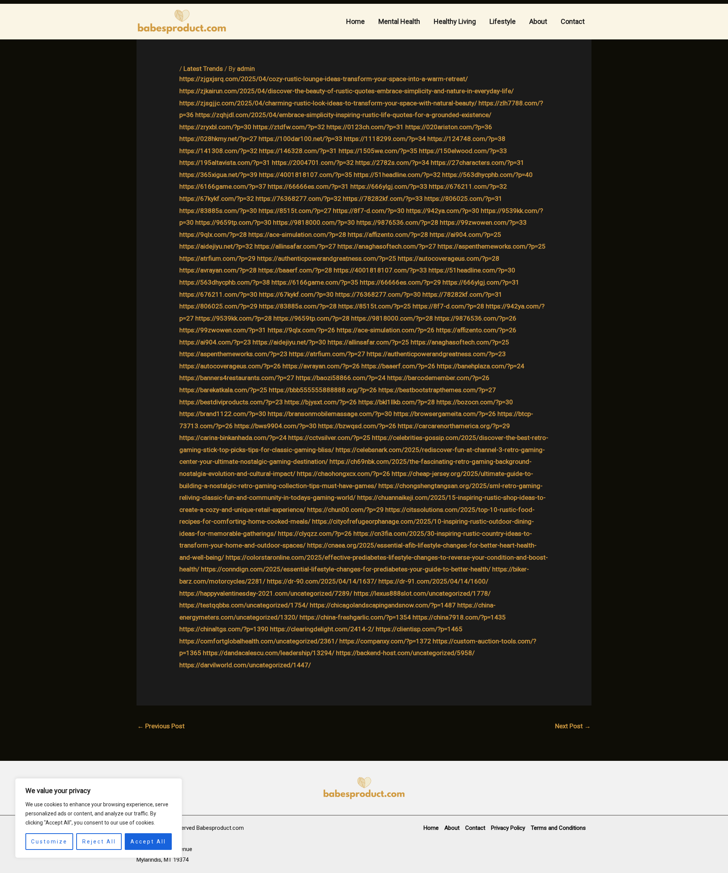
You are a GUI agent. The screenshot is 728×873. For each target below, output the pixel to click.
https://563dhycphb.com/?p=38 (224, 282)
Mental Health (399, 21)
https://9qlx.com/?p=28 (213, 234)
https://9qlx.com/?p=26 (301, 330)
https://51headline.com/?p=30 (471, 270)
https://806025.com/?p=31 (463, 198)
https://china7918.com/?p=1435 (459, 617)
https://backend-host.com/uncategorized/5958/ (405, 653)
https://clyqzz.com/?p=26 (315, 533)
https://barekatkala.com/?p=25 (223, 390)
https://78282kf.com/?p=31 (462, 294)
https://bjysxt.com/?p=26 (320, 402)
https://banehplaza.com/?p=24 (480, 366)
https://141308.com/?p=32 (218, 151)
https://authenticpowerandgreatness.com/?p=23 (436, 354)
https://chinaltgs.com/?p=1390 (223, 629)
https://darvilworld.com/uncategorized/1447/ (245, 665)
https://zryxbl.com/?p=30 (215, 127)
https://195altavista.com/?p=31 (224, 162)
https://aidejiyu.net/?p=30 (289, 342)
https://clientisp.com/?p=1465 (419, 629)
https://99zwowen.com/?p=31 (222, 330)
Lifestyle (503, 21)
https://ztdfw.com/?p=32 (289, 127)
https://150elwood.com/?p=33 (463, 151)
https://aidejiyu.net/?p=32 (216, 246)
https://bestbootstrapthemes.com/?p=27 (437, 390)
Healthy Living (455, 21)
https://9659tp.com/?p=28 (311, 318)
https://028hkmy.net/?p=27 (218, 138)
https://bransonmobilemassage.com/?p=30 (330, 414)
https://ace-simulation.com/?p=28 (297, 234)
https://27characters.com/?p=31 (477, 162)
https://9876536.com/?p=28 (397, 222)
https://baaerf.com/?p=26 (398, 366)
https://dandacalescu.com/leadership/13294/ (268, 653)
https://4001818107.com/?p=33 (380, 270)
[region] (98, 818)
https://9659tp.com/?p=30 (233, 222)
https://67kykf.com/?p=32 (216, 198)
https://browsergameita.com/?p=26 (445, 414)
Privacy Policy (508, 827)
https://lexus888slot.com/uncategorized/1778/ (422, 593)
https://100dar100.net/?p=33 (300, 138)
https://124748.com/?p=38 (466, 138)
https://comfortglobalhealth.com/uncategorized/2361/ (258, 641)
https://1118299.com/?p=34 (385, 138)
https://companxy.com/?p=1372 (385, 641)
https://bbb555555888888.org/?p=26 (323, 390)
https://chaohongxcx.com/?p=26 (343, 473)
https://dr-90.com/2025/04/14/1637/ (322, 581)
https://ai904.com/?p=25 (465, 234)
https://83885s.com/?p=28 (298, 306)
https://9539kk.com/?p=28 (233, 318)
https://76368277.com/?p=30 (378, 294)
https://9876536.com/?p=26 (475, 318)
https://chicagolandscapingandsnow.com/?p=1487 (383, 605)
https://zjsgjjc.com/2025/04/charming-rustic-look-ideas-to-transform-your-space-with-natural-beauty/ (328, 103)
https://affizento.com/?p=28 (388, 234)
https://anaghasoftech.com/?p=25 (460, 342)
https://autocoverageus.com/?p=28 (448, 258)
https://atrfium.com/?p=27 (327, 354)
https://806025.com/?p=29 (218, 306)
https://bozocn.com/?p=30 (474, 402)
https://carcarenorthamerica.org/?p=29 (454, 426)
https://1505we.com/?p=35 (378, 151)
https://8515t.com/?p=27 (295, 210)
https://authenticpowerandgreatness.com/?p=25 (326, 258)
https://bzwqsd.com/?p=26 (357, 426)
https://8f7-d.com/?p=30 (369, 210)
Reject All (99, 842)
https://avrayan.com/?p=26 (321, 366)
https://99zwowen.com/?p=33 (483, 222)
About (538, 21)
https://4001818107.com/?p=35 (305, 174)
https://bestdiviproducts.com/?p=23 (231, 402)
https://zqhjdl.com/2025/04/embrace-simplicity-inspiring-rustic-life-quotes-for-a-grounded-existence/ (343, 115)
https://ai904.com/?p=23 (215, 342)
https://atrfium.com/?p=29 (217, 258)
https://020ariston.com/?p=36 (448, 127)
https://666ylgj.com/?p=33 (388, 186)
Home (355, 21)
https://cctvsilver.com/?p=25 (329, 437)
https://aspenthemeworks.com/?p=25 (492, 246)
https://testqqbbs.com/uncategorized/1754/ (243, 605)
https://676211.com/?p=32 (468, 186)
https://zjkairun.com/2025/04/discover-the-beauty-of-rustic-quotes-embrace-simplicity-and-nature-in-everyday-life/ (346, 91)
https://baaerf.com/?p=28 (295, 270)
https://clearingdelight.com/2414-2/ (322, 629)
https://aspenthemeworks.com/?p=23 (233, 354)
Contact (573, 21)
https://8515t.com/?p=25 (374, 306)
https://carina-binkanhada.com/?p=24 (233, 437)
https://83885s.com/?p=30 (218, 210)
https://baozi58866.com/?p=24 (341, 378)
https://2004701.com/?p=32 (313, 162)
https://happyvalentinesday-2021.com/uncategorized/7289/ (265, 593)
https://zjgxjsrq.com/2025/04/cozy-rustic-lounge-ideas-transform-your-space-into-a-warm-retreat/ (323, 79)
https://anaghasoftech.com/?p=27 (386, 246)
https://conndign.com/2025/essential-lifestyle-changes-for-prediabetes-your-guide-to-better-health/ (346, 569)
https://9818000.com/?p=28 (392, 318)
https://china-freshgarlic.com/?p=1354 (355, 617)
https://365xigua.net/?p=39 (218, 174)
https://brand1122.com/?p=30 (222, 414)
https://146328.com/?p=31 (298, 151)
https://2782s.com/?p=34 (392, 162)
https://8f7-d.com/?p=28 (448, 306)
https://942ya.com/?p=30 (442, 210)
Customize (49, 842)
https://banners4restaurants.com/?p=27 (236, 378)
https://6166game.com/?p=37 (222, 186)
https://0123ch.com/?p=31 (365, 127)
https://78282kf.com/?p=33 (383, 198)
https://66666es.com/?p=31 (308, 186)
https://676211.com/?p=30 (218, 294)
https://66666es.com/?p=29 (400, 282)
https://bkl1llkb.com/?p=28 (396, 402)
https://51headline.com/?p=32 (397, 174)
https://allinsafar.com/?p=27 (295, 246)
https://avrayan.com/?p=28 (218, 270)
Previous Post (161, 726)
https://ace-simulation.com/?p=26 (386, 330)
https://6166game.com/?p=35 (314, 282)
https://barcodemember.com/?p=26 (438, 378)
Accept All (148, 842)
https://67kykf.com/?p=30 (296, 294)
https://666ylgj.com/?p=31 (480, 282)
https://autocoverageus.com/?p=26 (230, 366)
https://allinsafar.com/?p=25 (368, 342)
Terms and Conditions (558, 827)
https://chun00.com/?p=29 (345, 509)
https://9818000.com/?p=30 (314, 222)
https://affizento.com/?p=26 (476, 330)
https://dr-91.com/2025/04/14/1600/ (433, 581)
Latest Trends (203, 68)
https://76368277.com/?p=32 (298, 198)
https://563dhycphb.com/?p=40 (487, 174)
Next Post (573, 726)
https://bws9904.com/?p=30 (275, 426)
